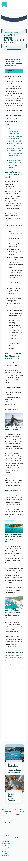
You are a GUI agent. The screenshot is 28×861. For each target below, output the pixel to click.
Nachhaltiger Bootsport (7, 813)
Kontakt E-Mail (18, 809)
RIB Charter (4, 853)
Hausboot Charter (6, 851)
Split (16, 828)
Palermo (17, 830)
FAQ (3, 815)
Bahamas (4, 837)
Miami (16, 837)
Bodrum (17, 836)
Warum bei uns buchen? (7, 811)
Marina (7, 553)
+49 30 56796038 (21, 811)
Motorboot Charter (6, 847)
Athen (16, 832)
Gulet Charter (5, 849)
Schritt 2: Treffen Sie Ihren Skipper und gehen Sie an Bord (15, 138)
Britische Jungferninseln (7, 836)
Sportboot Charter (6, 855)
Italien (3, 832)
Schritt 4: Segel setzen (16, 148)
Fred (9, 47)
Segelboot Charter (6, 843)
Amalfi (16, 834)
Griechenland (5, 830)
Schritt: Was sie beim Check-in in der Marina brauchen (15, 131)
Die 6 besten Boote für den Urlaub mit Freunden (13, 797)
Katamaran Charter (6, 845)
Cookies (4, 817)
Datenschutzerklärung (7, 819)
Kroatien (4, 828)
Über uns (4, 809)
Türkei (3, 834)
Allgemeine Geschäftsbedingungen (7, 821)
